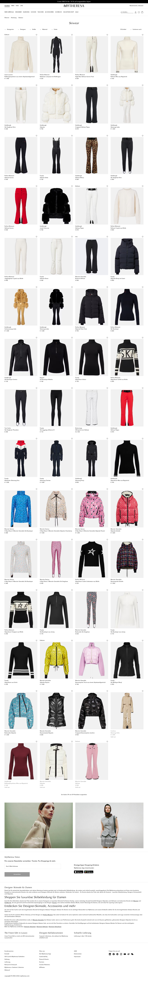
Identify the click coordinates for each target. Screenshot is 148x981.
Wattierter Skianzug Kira (12, 480)
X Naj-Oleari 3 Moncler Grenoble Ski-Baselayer (19, 531)
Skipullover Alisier (80, 379)
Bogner (54, 902)
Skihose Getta (44, 177)
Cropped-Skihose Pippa (82, 127)
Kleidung (14, 17)
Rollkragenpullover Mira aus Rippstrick (16, 783)
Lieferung (7, 962)
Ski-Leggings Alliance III (47, 430)
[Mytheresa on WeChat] (132, 954)
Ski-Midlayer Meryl (116, 682)
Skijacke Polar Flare (81, 329)
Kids (17, 5)
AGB (75, 951)
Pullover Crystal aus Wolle (118, 228)
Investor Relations (44, 964)
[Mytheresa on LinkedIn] (110, 954)
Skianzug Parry (79, 480)
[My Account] (135, 12)
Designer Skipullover (55, 926)
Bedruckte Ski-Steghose (82, 632)
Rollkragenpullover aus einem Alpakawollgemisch (20, 76)
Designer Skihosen (42, 926)
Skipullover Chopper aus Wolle (14, 632)
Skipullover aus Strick (11, 682)
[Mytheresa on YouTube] (125, 954)
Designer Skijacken (30, 926)
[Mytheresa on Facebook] (113, 954)
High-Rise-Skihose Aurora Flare (84, 76)
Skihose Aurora (9, 177)
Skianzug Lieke (115, 127)
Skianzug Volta (115, 733)
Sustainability (43, 956)
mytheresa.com (24, 976)
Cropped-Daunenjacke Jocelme (85, 733)
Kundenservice (9, 951)
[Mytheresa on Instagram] (121, 954)
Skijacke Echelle (115, 531)
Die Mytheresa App (45, 954)
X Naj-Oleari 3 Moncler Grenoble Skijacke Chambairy (56, 531)
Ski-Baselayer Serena (11, 379)
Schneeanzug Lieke (10, 329)
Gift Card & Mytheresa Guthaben (14, 956)
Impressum (77, 956)
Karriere (41, 962)
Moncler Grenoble (38, 920)
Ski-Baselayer (115, 329)
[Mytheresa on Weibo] (128, 954)
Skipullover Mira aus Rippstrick (120, 480)
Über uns (42, 951)
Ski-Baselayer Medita (46, 379)
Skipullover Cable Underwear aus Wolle (87, 581)
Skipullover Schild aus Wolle (119, 379)
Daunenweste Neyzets (46, 733)
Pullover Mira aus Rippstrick (119, 76)
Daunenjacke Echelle (117, 581)
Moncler (135, 901)
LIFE (21, 5)
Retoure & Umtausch (11, 964)
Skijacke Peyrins (44, 682)
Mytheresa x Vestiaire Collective (14, 967)
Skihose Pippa (79, 228)
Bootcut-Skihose (80, 278)
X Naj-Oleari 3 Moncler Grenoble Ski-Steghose (54, 581)
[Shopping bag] (142, 12)
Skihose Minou (79, 177)
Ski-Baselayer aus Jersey (47, 632)
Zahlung (7, 959)
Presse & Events (44, 959)
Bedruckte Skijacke (10, 733)
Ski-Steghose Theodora (12, 430)
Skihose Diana (44, 278)
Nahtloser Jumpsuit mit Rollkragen (50, 76)
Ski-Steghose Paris (10, 127)
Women (7, 5)
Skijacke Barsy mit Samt (118, 278)
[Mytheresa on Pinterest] (117, 954)
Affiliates (42, 967)
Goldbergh (8, 902)
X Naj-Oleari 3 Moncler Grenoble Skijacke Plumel (90, 531)
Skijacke (42, 127)
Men (12, 5)
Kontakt (7, 954)
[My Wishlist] (139, 12)
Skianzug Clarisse (45, 480)
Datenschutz (78, 954)
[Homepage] (74, 6)
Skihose (77, 783)
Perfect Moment (48, 914)
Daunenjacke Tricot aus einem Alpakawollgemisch (90, 682)
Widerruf (7, 970)
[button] (121, 12)
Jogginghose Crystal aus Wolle (14, 278)
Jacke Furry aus (44, 228)
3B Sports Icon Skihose (82, 430)
